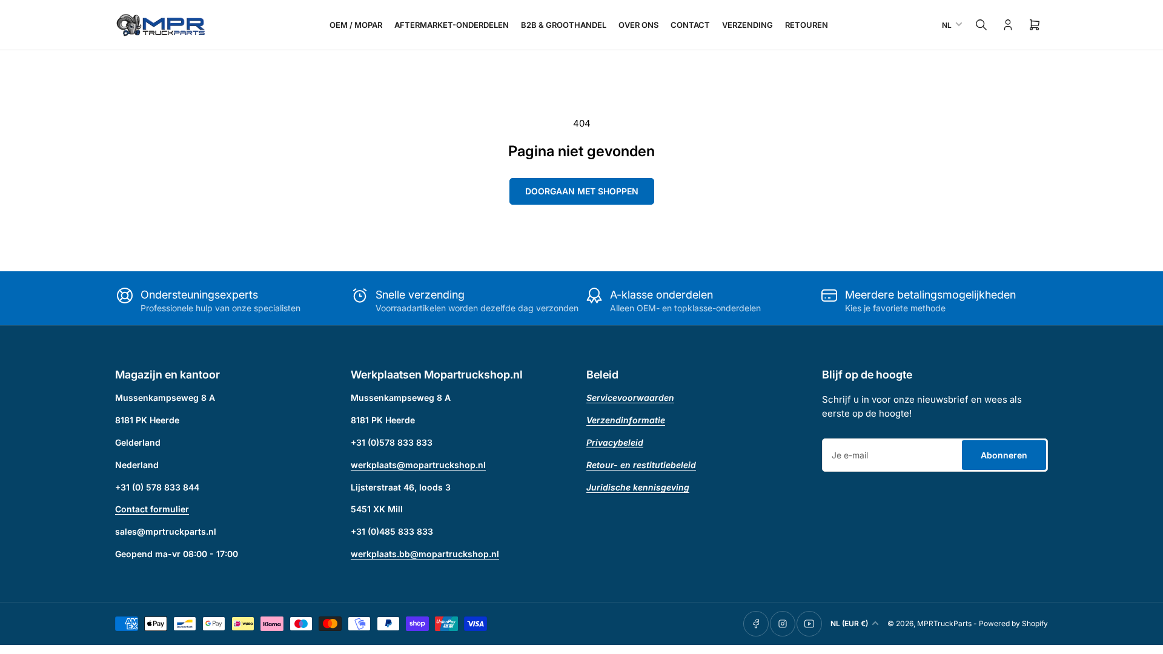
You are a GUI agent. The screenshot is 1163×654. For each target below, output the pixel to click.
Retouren (806, 25)
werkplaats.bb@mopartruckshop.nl (425, 554)
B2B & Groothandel (563, 25)
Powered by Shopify (1013, 623)
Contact (690, 25)
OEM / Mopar (356, 25)
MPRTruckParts (944, 623)
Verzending (747, 25)
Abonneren (1004, 455)
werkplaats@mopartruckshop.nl (418, 465)
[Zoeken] (981, 25)
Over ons (638, 25)
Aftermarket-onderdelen (451, 25)
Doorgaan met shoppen (581, 191)
